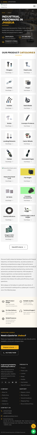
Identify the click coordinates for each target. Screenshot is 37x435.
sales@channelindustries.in (10, 416)
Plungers (23, 367)
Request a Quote (8, 347)
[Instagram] (16, 382)
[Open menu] (34, 6)
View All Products (17, 247)
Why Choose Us (25, 395)
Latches (23, 373)
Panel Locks (24, 370)
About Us (4, 392)
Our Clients (5, 398)
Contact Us (5, 404)
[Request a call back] (33, 426)
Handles (23, 379)
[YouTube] (12, 382)
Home (3, 12)
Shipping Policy (25, 401)
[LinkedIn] (9, 382)
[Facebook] (2, 382)
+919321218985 (7, 413)
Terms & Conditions (26, 398)
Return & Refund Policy (27, 404)
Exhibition (4, 401)
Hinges (23, 376)
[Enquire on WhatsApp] (33, 431)
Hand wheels (24, 382)
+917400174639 (9, 2)
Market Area (5, 395)
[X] (5, 382)
